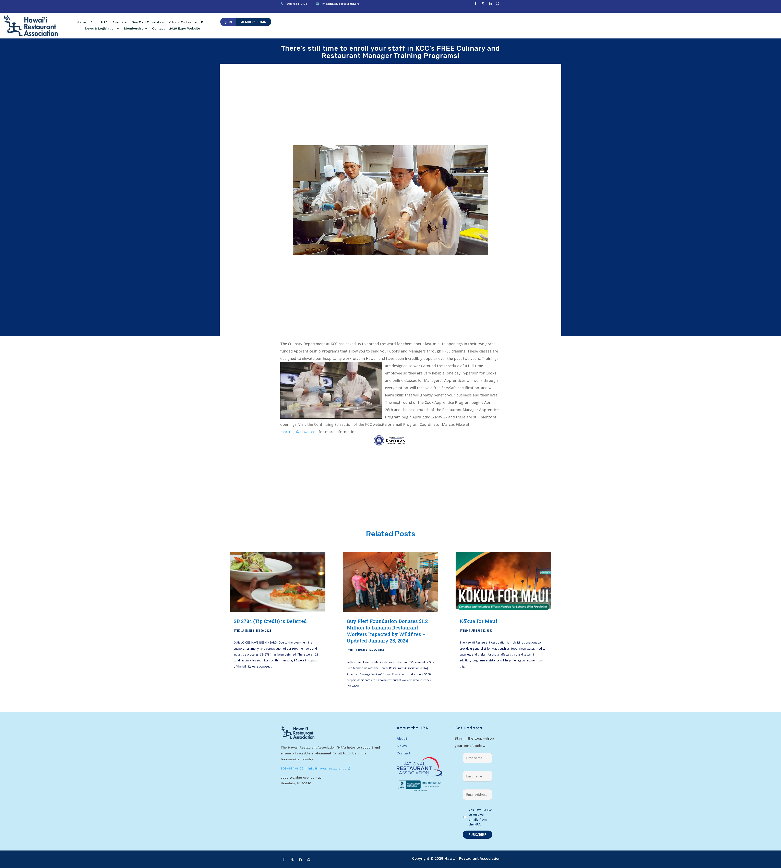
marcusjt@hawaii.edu (299, 431)
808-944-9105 (296, 3)
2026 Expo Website (184, 28)
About (402, 738)
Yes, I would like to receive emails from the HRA (480, 817)
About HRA (99, 22)
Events (117, 22)
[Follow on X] (483, 3)
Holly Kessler (245, 630)
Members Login (253, 22)
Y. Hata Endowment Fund (188, 22)
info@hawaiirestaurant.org (341, 3)
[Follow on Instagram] (497, 3)
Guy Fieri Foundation (148, 22)
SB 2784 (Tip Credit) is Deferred (270, 621)
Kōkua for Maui (478, 621)
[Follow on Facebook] (475, 3)
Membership (134, 28)
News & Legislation (100, 28)
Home (81, 22)
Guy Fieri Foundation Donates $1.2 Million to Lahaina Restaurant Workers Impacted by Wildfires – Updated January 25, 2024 (387, 631)
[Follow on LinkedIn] (490, 3)
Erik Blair (469, 630)
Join (228, 22)
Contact (158, 28)
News (402, 746)
